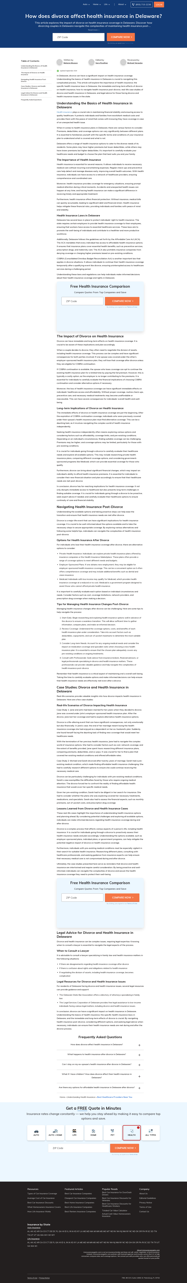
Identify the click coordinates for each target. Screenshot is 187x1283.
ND (133, 1231)
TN (155, 1231)
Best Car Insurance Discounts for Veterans (116, 1199)
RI (146, 1231)
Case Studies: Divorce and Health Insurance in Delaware (33, 87)
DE (50, 1231)
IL (68, 1231)
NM (124, 1231)
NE (111, 1231)
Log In (159, 4)
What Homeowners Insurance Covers (44, 1207)
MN (97, 1231)
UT (32, 1235)
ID (66, 1231)
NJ (121, 1231)
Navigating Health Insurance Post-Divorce (33, 80)
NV (114, 1231)
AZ (35, 1231)
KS (75, 1231)
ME (84, 1231)
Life (105, 4)
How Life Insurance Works (39, 1211)
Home (95, 4)
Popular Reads (110, 1189)
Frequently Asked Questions (31, 100)
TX (28, 1235)
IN (70, 1231)
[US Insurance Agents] (34, 4)
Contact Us (144, 1211)
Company (144, 1189)
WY (53, 1235)
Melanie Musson (71, 63)
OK (137, 1231)
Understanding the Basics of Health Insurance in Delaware (34, 67)
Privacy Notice (145, 1203)
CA (41, 1231)
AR (38, 1231)
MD (88, 1231)
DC (54, 1231)
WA (42, 1235)
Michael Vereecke (134, 63)
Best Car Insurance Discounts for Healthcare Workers (116, 1205)
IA (73, 1231)
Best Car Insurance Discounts (40, 1203)
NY (127, 1231)
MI (95, 1231)
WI (49, 1235)
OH (130, 1242)
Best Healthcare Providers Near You (114, 1097)
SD (152, 1231)
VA (38, 1235)
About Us (143, 1193)
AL (28, 1231)
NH (118, 1231)
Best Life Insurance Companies (78, 1207)
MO (104, 1231)
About (121, 4)
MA (91, 1231)
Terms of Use (129, 43)
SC (149, 1231)
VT (35, 1235)
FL (57, 1231)
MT (108, 1231)
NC (130, 1231)
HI (63, 1231)
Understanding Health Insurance (81, 1097)
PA (143, 1231)
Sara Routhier (102, 63)
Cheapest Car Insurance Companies (80, 1198)
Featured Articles (74, 1189)
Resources (32, 1189)
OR (140, 1231)
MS (101, 1231)
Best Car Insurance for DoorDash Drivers (117, 1193)
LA (81, 1231)
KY (78, 1231)
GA (60, 1231)
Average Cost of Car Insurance (41, 1198)
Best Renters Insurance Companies (80, 1211)
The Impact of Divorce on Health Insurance (33, 73)
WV (46, 1235)
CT (47, 1231)
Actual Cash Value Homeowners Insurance (116, 1215)
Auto (85, 4)
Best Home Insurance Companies (79, 1203)
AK (31, 1231)
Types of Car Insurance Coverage (42, 1193)
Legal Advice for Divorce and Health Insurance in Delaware (34, 94)
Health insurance (64, 112)
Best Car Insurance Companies (78, 1193)
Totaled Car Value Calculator (114, 1210)
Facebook (29, 1270)
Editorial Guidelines (147, 1198)
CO (44, 1231)
